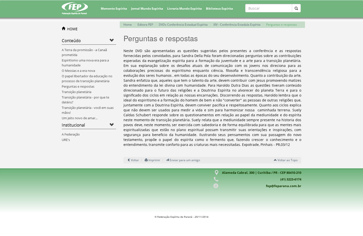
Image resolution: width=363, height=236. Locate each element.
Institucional (73, 125)
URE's (66, 140)
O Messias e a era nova (78, 70)
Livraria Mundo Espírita (184, 8)
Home (127, 24)
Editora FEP (145, 24)
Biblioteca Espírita (219, 8)
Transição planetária (76, 92)
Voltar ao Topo (287, 160)
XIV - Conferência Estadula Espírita (237, 24)
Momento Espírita (114, 8)
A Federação (71, 134)
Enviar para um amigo (184, 160)
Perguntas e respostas (78, 86)
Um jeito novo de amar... (80, 118)
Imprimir (154, 160)
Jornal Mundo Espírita (147, 8)
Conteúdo (71, 40)
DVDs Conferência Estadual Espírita (183, 24)
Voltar (134, 160)
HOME (72, 28)
